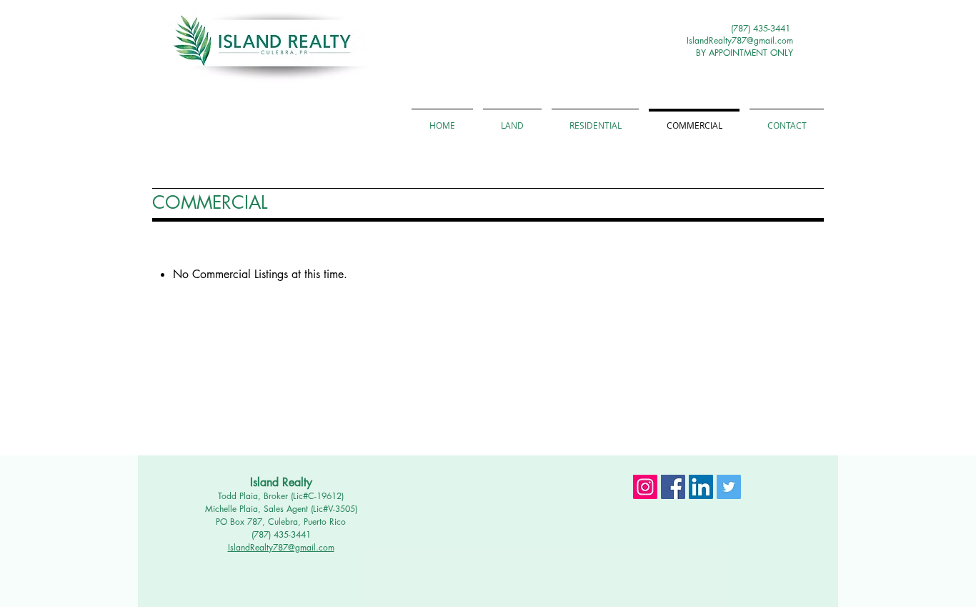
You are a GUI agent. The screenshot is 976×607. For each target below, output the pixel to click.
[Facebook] (673, 487)
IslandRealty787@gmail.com (740, 40)
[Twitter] (729, 487)
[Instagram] (645, 487)
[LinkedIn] (701, 487)
